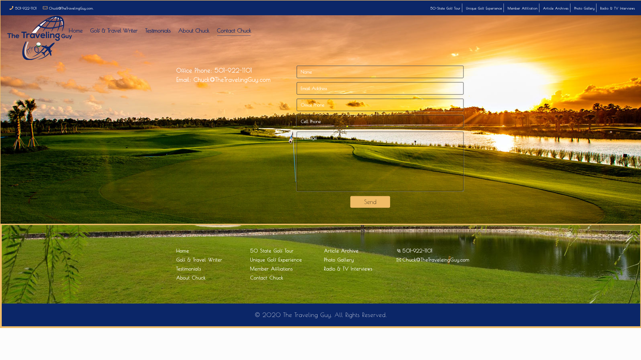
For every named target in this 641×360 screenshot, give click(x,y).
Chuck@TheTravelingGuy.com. (71, 8)
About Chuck (191, 277)
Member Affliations (271, 269)
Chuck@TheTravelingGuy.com (231, 79)
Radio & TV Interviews (617, 8)
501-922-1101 (26, 8)
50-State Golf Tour (445, 8)
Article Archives (556, 8)
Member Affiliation (523, 8)
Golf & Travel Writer (199, 259)
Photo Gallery (584, 8)
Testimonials (188, 269)
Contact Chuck (266, 277)
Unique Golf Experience (484, 8)
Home (182, 251)
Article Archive (341, 251)
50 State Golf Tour (272, 251)
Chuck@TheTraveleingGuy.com (435, 259)
